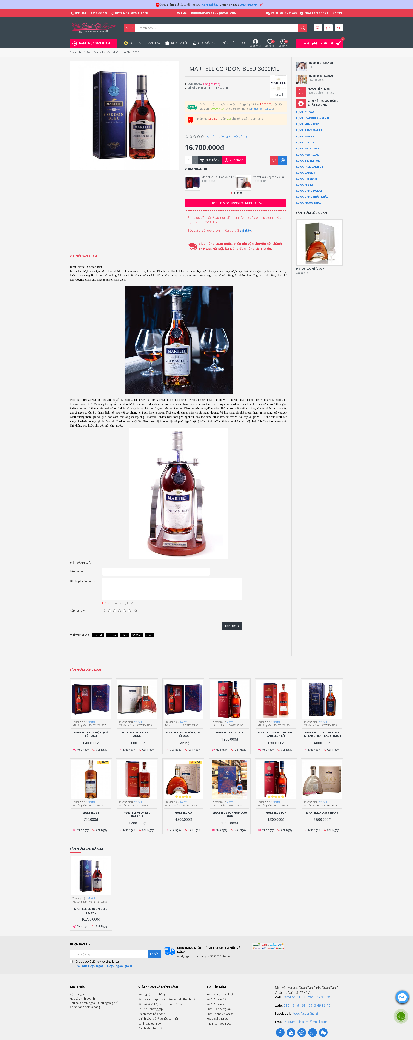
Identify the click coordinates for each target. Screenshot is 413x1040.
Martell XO (183, 812)
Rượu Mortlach (308, 148)
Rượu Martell (94, 52)
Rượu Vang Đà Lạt (309, 191)
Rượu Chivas (305, 112)
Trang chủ (76, 52)
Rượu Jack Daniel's (309, 166)
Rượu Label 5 (305, 172)
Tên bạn (75, 571)
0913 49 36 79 (319, 997)
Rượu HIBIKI (304, 184)
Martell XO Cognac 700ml (268, 177)
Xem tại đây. (210, 4)
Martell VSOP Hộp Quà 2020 (229, 814)
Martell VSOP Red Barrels (137, 814)
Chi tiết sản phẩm (83, 256)
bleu (124, 635)
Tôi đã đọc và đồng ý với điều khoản (103, 964)
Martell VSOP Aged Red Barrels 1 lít (275, 734)
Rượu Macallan (307, 154)
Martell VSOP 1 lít (229, 732)
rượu (149, 635)
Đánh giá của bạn (81, 581)
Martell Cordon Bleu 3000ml (91, 910)
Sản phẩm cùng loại (85, 670)
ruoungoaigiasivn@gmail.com (306, 1021)
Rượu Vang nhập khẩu (312, 197)
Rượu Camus (305, 142)
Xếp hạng (76, 610)
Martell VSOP (275, 812)
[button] (231, 193)
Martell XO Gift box (310, 268)
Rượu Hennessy (307, 124)
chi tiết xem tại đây (261, 109)
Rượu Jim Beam (306, 178)
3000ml (136, 635)
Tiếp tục (230, 626)
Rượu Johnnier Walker (313, 118)
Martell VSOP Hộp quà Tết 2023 (183, 734)
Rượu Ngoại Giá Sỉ (305, 1013)
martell (98, 635)
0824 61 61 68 (294, 997)
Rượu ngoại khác (308, 203)
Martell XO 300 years (322, 812)
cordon (112, 635)
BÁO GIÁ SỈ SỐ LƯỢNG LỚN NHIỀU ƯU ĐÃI (237, 203)
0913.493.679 (248, 4)
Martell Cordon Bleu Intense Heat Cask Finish (322, 734)
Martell (92, 721)
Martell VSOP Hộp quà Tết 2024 (219, 177)
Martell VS (90, 812)
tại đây (245, 230)
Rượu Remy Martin (309, 130)
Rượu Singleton (308, 160)
